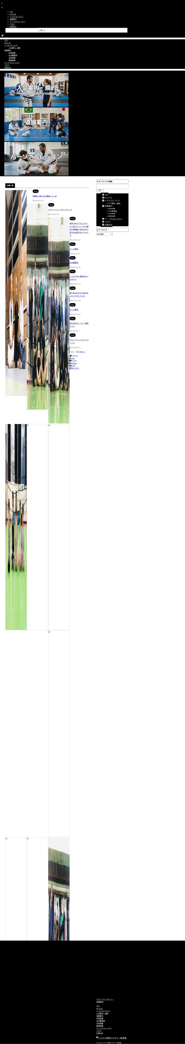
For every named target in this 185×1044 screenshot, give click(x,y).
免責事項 (99, 1002)
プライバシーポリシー (104, 999)
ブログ (6, 65)
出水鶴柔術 (13, 55)
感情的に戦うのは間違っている (45, 196)
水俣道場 (12, 58)
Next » (82, 352)
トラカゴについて (11, 45)
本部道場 (12, 53)
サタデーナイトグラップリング (60, 210)
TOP (6, 40)
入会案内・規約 (15, 48)
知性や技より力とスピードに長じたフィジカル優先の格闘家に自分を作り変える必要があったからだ (79, 229)
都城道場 (12, 60)
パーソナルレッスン (12, 62)
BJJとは (7, 43)
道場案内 (7, 50)
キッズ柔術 (74, 249)
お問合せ (7, 67)
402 (77, 352)
